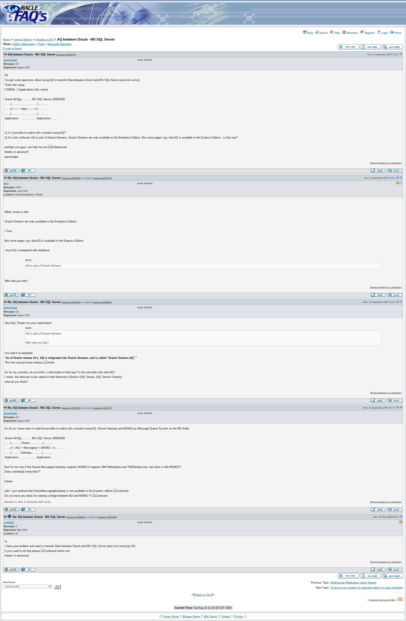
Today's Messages (23, 44)
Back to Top (203, 594)
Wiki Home (210, 616)
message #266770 (66, 54)
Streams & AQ (44, 39)
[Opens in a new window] (397, 183)
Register (369, 32)
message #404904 (76, 517)
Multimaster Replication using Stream (353, 582)
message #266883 (71, 178)
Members (352, 32)
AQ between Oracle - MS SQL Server (31, 54)
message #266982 (71, 302)
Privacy (238, 616)
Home (398, 32)
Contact (225, 616)
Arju (6, 183)
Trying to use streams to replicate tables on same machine (367, 587)
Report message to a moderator (385, 163)
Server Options (23, 39)
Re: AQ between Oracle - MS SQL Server (34, 178)
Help (337, 32)
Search (323, 32)
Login (384, 32)
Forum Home (171, 616)
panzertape (10, 60)
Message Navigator (59, 44)
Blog (309, 32)
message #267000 (71, 408)
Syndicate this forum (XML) (382, 600)
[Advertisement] (228, 13)
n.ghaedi (9, 522)
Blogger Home (191, 616)
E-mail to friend (12, 48)
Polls (41, 44)
